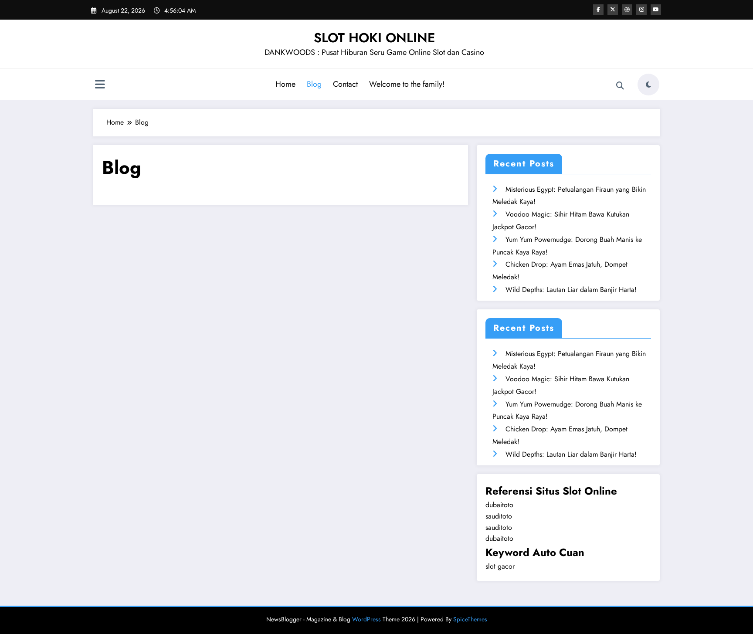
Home (285, 84)
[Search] (620, 86)
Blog (314, 84)
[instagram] (641, 9)
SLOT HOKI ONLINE (374, 37)
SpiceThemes (470, 619)
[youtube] (656, 9)
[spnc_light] (648, 84)
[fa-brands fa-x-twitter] (612, 9)
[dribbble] (627, 9)
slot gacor (500, 566)
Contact (345, 84)
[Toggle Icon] (99, 85)
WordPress (366, 619)
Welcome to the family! (406, 84)
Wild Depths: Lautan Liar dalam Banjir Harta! (571, 290)
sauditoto (498, 516)
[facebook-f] (598, 9)
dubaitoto (499, 505)
